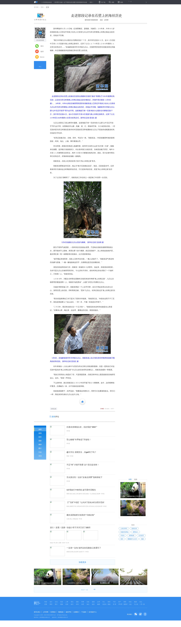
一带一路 (142, 604)
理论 (72, 602)
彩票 (67, 604)
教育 (125, 602)
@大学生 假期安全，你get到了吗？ (81, 452)
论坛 (140, 602)
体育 (82, 604)
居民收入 (135, 532)
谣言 (122, 539)
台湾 (98, 602)
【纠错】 (102, 408)
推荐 (40, 429)
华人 (103, 602)
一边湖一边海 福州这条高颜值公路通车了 (84, 547)
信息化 (104, 604)
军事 (82, 602)
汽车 (114, 602)
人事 (67, 602)
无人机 (136, 604)
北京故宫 (141, 535)
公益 (130, 604)
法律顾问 (76, 612)
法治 (40, 456)
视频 (61, 604)
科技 (130, 602)
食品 (88, 604)
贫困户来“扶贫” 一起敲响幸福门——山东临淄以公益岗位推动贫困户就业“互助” (95, 2)
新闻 (40, 433)
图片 (40, 448)
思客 (45, 604)
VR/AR (120, 604)
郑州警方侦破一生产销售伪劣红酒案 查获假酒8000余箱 (53, 2)
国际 (42, 7)
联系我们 (53, 612)
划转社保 (134, 528)
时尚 (77, 604)
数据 (109, 604)
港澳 (93, 602)
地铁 (142, 539)
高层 (61, 602)
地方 (51, 602)
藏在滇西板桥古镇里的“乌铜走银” (81, 515)
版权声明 (68, 612)
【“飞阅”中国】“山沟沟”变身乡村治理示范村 (85, 502)
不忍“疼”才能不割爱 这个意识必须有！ (83, 464)
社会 (40, 452)
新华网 (36, 7)
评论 (40, 67)
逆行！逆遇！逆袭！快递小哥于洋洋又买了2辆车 (70, 527)
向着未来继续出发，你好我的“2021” (82, 427)
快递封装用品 (124, 532)
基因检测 (131, 535)
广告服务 (83, 612)
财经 (40, 437)
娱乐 (72, 604)
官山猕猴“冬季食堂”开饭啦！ (79, 439)
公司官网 (45, 612)
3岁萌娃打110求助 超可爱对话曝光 (81, 489)
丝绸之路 (53, 409)
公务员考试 (124, 528)
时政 (45, 602)
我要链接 (60, 612)
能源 (135, 602)
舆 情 (114, 604)
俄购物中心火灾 (132, 539)
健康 (98, 604)
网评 (40, 444)
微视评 (126, 604)
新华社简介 (37, 612)
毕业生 (123, 535)
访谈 (88, 602)
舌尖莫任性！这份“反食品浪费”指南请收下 (84, 477)
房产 (119, 602)
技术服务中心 (93, 612)
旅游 (93, 604)
